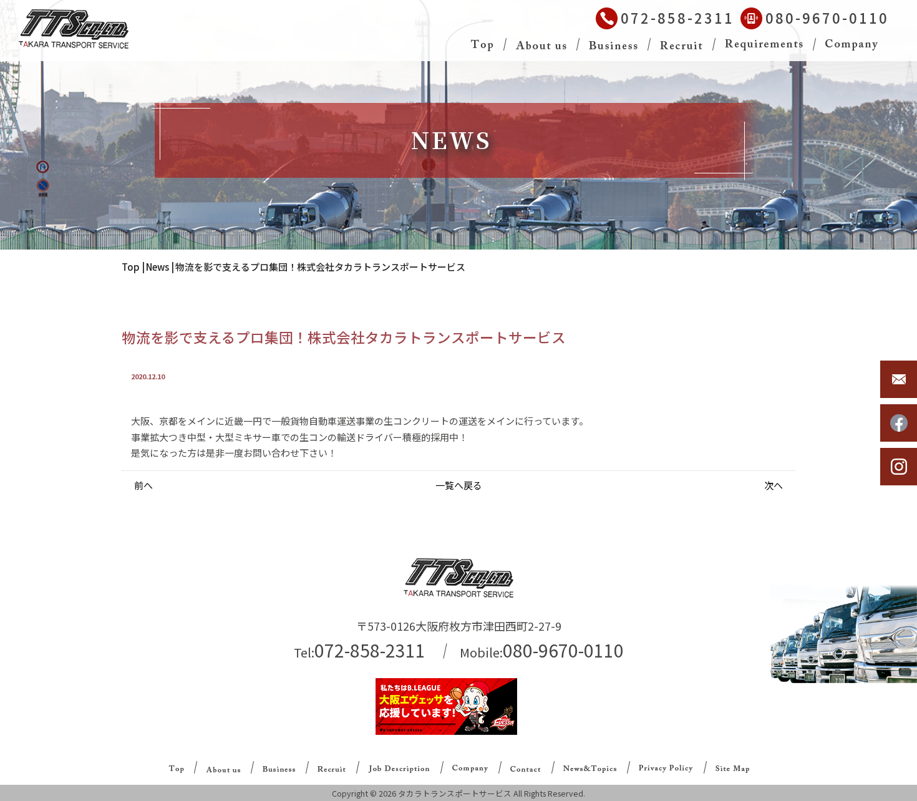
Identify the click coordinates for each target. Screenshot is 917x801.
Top (131, 266)
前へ (143, 485)
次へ (773, 485)
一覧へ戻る (458, 485)
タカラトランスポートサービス (455, 793)
